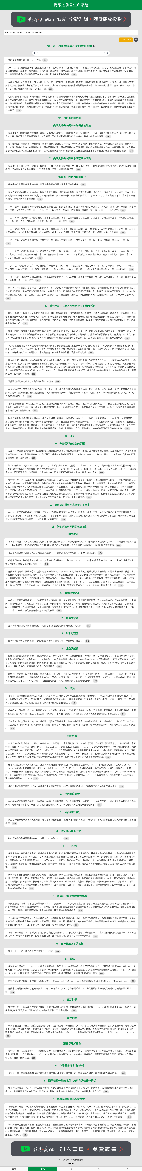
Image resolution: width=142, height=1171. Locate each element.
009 (36, 32)
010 (40, 32)
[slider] (63, 53)
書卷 (14, 1169)
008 (33, 32)
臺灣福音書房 (78, 1160)
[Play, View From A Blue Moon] (34, 53)
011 (44, 32)
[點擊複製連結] (94, 46)
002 (10, 32)
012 (48, 32)
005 (21, 32)
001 (6, 32)
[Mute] (96, 53)
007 (29, 32)
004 (18, 32)
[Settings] (107, 53)
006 (25, 32)
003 (14, 32)
